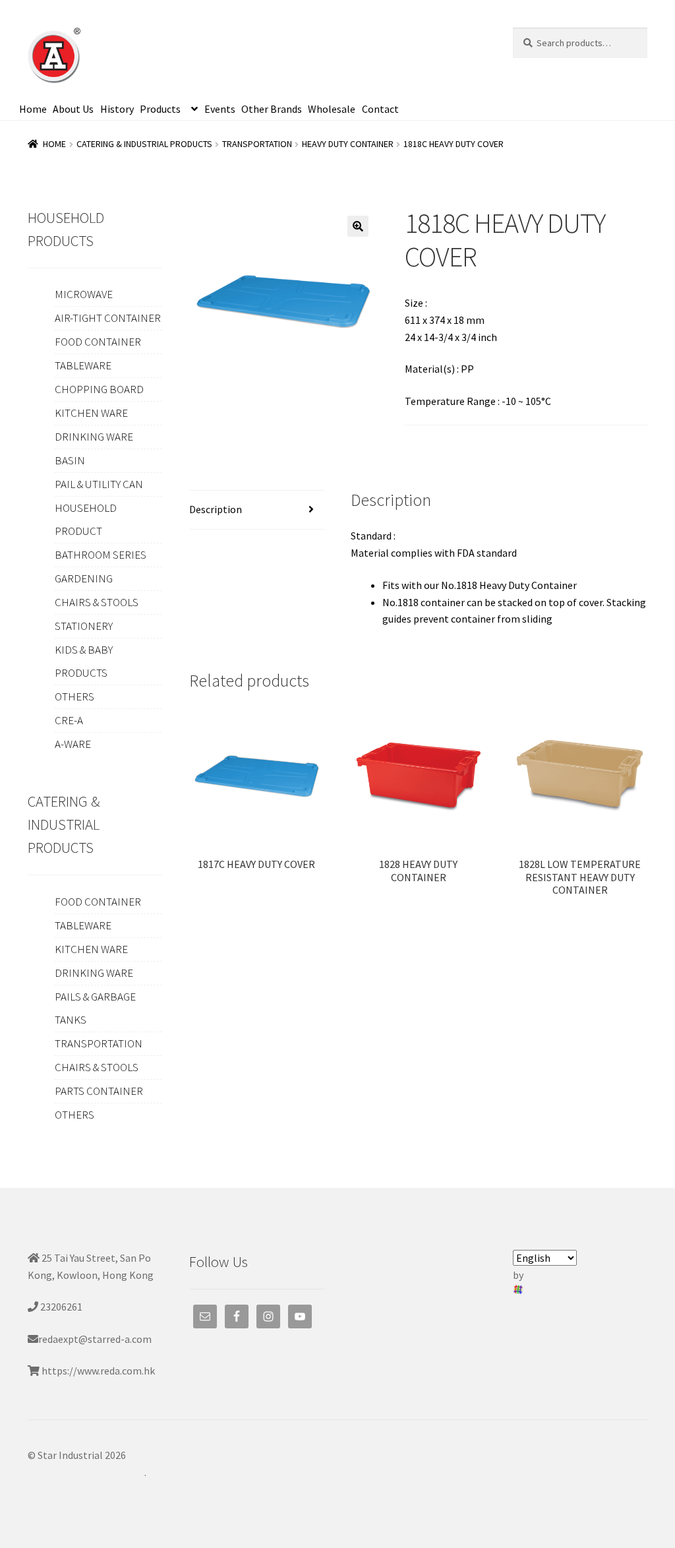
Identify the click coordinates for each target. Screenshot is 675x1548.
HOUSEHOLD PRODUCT (86, 519)
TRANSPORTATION (257, 144)
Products (160, 108)
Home (33, 108)
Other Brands (271, 108)
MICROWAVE (84, 294)
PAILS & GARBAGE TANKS (95, 1008)
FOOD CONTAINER (98, 341)
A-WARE (73, 744)
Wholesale (331, 108)
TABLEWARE (83, 365)
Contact (380, 108)
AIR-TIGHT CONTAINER (108, 318)
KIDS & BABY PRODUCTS (84, 661)
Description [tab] (215, 509)
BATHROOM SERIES (100, 554)
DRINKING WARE (94, 436)
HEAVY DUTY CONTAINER (348, 144)
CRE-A (69, 720)
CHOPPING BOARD (99, 389)
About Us (73, 108)
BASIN (70, 460)
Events (219, 108)
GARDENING (84, 578)
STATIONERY (84, 626)
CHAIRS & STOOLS (96, 602)
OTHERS (74, 696)
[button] (357, 226)
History (117, 108)
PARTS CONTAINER (99, 1091)
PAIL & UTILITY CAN (99, 484)
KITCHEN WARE (91, 413)
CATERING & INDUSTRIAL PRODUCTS (144, 144)
